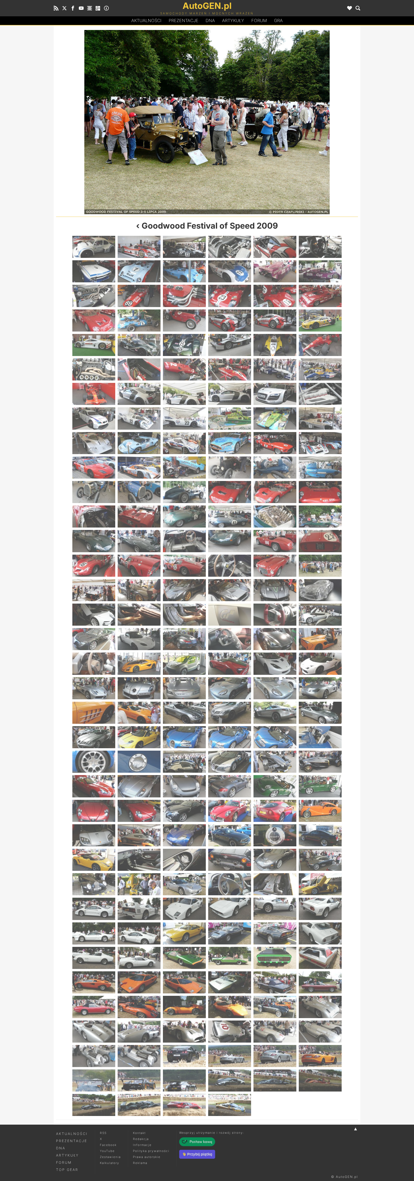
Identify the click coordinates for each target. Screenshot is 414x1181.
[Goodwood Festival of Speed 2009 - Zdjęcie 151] (93, 860)
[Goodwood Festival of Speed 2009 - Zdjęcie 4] (229, 247)
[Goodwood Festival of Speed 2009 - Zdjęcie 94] (229, 615)
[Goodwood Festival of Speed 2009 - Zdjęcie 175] (93, 958)
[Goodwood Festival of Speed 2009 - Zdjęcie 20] (139, 320)
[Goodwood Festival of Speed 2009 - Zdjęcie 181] (93, 982)
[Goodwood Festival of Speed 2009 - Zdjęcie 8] (139, 271)
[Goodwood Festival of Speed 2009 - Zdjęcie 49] (93, 443)
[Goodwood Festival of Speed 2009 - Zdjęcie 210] (320, 1080)
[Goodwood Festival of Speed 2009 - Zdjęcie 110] (139, 688)
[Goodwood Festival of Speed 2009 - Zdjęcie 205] (93, 1080)
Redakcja (141, 1139)
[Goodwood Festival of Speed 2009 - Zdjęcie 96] (320, 615)
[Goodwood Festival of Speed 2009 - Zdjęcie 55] (93, 468)
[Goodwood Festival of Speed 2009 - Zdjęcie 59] (274, 468)
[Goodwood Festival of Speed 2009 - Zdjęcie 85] (282, 122)
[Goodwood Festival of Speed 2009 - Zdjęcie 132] (320, 762)
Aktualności (146, 20)
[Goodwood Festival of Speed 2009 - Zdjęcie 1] (93, 247)
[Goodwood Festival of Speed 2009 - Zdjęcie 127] (93, 762)
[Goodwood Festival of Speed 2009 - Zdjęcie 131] (274, 762)
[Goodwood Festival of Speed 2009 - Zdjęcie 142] (229, 811)
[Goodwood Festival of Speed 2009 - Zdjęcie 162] (320, 884)
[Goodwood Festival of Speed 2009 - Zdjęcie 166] (229, 909)
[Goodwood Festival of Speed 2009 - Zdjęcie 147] (184, 835)
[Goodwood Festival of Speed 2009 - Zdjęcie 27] (184, 345)
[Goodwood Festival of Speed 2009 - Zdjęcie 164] (139, 909)
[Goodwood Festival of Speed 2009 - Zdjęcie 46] (229, 418)
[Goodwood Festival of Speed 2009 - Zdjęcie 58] (229, 468)
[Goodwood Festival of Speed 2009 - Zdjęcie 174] (320, 933)
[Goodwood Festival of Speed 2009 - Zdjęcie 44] (139, 418)
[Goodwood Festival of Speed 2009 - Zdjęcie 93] (184, 615)
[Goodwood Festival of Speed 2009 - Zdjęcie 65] (274, 492)
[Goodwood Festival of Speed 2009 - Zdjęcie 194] (139, 1032)
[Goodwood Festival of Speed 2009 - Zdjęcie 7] (93, 271)
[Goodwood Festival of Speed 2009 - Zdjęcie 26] (139, 345)
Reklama (140, 1163)
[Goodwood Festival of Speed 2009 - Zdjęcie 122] (139, 737)
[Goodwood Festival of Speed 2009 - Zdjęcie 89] (274, 590)
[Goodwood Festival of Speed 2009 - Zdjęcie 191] (274, 1007)
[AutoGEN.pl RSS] (56, 8)
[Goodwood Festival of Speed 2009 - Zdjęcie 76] (229, 541)
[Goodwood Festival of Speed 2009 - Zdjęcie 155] (274, 860)
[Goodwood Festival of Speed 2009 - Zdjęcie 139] (93, 811)
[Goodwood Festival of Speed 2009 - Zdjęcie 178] (229, 958)
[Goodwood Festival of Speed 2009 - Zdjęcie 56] (139, 468)
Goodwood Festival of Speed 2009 (210, 226)
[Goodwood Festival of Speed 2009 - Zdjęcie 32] (139, 369)
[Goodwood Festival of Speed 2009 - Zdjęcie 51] (184, 443)
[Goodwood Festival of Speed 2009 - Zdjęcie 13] (93, 296)
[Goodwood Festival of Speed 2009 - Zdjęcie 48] (320, 418)
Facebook (108, 1145)
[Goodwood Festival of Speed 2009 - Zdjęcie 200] (139, 1056)
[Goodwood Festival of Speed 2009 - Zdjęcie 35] (274, 369)
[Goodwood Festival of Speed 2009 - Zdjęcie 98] (139, 639)
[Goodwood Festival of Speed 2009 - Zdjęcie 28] (229, 345)
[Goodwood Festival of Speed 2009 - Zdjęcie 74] (139, 541)
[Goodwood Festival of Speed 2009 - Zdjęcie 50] (139, 443)
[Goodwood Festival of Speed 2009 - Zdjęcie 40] (229, 394)
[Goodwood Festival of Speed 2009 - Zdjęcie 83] (131, 122)
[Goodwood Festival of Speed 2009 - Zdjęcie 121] (93, 737)
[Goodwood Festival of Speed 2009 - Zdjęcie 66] (320, 492)
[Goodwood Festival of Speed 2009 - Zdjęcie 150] (320, 835)
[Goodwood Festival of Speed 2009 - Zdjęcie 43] (93, 418)
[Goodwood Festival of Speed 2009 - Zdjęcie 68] (139, 516)
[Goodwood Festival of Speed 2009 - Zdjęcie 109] (93, 688)
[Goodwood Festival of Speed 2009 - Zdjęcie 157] (93, 884)
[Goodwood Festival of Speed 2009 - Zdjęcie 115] (93, 713)
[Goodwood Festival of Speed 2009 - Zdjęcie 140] (139, 811)
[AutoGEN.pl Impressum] (106, 8)
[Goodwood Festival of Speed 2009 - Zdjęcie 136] (229, 786)
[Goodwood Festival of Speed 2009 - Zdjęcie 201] (184, 1056)
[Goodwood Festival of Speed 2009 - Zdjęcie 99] (184, 639)
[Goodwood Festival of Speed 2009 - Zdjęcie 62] (139, 492)
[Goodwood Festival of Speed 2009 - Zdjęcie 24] (320, 320)
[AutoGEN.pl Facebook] (72, 8)
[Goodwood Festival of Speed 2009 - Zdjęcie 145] (93, 835)
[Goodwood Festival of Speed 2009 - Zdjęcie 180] (320, 958)
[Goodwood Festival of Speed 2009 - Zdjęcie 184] (229, 982)
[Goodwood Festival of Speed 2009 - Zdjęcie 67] (93, 516)
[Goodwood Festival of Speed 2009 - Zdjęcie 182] (139, 982)
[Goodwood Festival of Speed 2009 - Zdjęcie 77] (274, 541)
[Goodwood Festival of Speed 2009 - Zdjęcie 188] (139, 1007)
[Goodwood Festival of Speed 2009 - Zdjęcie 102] (320, 639)
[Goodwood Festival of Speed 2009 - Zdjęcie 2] (139, 247)
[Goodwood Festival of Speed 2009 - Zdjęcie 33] (184, 369)
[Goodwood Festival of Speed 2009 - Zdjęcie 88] (229, 590)
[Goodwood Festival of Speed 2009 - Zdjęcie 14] (139, 296)
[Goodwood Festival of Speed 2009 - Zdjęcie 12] (320, 271)
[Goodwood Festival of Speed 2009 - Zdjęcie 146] (139, 835)
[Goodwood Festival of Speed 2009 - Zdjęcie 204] (320, 1056)
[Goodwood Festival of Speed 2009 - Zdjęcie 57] (184, 468)
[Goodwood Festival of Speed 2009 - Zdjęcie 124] (229, 737)
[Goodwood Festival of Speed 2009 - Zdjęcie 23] (274, 320)
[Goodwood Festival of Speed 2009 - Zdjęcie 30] (320, 345)
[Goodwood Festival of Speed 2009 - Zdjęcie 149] (274, 835)
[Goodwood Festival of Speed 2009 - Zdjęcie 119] (274, 713)
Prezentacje (183, 20)
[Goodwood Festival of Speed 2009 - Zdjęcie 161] (274, 884)
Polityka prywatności (151, 1151)
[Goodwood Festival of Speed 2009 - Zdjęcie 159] (184, 884)
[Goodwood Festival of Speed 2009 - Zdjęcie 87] (184, 590)
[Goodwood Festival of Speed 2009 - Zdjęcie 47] (274, 418)
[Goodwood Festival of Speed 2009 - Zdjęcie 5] (274, 247)
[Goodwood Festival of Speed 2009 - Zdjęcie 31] (93, 369)
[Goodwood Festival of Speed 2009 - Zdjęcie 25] (93, 345)
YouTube (107, 1151)
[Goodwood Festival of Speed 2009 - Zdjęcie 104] (139, 664)
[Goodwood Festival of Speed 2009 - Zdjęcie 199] (93, 1056)
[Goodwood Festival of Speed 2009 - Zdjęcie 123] (184, 737)
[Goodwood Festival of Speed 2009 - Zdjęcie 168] (320, 909)
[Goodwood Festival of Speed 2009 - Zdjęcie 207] (184, 1080)
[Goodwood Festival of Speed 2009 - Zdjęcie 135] (184, 786)
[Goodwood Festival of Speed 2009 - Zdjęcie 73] (93, 541)
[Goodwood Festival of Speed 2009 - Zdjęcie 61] (93, 492)
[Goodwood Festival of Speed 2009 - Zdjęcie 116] (139, 713)
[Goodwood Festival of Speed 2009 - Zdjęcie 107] (274, 664)
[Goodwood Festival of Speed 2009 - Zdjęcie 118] (229, 713)
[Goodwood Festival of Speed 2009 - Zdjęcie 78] (320, 541)
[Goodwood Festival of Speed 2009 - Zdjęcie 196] (229, 1032)
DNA (60, 1148)
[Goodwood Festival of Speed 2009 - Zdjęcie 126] (320, 737)
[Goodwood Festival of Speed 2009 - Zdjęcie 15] (184, 296)
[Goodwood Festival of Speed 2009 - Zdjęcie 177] (184, 958)
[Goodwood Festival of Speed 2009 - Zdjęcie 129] (184, 762)
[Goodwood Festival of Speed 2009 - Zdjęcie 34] (229, 369)
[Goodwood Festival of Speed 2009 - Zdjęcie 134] (139, 786)
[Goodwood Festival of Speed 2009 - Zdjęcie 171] (184, 933)
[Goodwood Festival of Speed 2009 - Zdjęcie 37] (93, 394)
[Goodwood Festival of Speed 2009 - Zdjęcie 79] (93, 566)
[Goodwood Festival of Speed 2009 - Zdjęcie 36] (320, 369)
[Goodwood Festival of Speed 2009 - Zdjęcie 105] (184, 664)
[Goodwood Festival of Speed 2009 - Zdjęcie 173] (274, 933)
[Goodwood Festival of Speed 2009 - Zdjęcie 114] (320, 688)
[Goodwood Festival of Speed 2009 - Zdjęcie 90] (320, 590)
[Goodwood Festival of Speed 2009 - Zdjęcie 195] (184, 1032)
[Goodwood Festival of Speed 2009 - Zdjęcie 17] (274, 296)
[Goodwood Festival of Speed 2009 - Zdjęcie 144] (320, 811)
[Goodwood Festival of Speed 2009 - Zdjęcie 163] (93, 909)
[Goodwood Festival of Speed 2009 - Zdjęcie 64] (229, 492)
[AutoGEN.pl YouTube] (81, 8)
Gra (278, 20)
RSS (103, 1133)
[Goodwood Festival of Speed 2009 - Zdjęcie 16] (229, 296)
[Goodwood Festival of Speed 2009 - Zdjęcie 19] (93, 320)
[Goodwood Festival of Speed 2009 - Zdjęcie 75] (184, 541)
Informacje (142, 1145)
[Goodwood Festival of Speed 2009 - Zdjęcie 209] (274, 1080)
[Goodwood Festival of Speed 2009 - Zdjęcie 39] (184, 394)
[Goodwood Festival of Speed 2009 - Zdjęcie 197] (274, 1032)
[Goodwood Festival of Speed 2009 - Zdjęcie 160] (229, 884)
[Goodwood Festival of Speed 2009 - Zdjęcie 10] (229, 271)
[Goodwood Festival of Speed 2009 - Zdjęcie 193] (93, 1032)
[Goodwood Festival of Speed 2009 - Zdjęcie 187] (93, 1007)
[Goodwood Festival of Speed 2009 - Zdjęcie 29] (274, 345)
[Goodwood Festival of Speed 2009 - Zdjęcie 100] (229, 639)
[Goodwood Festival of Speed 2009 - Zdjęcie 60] (320, 468)
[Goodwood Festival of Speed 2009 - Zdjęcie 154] (229, 860)
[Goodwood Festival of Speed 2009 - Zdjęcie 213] (184, 1105)
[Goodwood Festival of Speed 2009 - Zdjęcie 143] (274, 811)
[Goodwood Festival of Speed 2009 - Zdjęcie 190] (229, 1007)
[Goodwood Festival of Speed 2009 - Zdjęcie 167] (274, 909)
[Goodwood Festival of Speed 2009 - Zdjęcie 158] (139, 884)
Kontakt (139, 1133)
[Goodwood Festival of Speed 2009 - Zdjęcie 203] (274, 1056)
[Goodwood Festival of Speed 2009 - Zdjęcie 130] (229, 762)
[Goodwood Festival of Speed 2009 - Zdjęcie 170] (139, 933)
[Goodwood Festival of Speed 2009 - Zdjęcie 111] (184, 688)
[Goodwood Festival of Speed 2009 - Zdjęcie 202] (229, 1056)
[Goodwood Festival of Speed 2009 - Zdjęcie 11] (274, 271)
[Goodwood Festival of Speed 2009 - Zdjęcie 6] (320, 247)
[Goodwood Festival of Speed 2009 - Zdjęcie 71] (274, 516)
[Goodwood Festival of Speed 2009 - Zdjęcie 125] (274, 737)
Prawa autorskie (147, 1157)
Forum (259, 20)
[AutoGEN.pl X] (64, 8)
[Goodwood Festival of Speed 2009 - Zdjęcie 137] (274, 786)
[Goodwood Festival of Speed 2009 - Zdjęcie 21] (184, 320)
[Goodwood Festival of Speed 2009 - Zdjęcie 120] (320, 713)
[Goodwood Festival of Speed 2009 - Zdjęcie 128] (139, 762)
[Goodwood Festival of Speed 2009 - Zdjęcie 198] (320, 1032)
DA (210, 20)
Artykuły (233, 20)
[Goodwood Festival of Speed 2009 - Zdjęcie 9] (184, 271)
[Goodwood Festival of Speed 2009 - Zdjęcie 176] (139, 958)
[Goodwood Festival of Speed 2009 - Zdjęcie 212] (139, 1105)
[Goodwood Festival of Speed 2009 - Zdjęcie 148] (229, 835)
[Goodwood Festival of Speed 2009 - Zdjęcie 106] (229, 664)
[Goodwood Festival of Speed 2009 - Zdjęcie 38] (139, 394)
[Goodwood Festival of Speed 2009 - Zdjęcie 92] (139, 615)
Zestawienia (110, 1157)
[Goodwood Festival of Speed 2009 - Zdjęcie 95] (274, 615)
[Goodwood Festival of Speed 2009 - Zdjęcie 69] (184, 516)
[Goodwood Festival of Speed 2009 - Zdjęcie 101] (274, 639)
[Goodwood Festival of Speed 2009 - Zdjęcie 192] (320, 1007)
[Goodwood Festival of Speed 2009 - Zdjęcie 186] (320, 982)
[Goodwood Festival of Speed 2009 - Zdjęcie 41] (274, 394)
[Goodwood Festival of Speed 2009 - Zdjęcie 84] (320, 566)
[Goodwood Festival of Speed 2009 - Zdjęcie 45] (184, 418)
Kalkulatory (109, 1163)
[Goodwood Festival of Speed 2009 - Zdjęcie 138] (320, 786)
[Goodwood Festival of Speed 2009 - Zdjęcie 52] (229, 443)
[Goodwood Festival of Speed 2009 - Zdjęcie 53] (274, 443)
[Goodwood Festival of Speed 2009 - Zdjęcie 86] (139, 590)
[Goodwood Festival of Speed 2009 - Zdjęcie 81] (184, 566)
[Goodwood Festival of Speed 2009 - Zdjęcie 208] (229, 1080)
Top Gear (67, 1170)
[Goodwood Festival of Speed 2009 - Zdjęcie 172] (229, 933)
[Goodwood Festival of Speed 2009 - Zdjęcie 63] (184, 492)
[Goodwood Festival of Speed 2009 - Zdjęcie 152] (139, 860)
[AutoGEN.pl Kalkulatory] (98, 8)
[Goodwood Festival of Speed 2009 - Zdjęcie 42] (320, 394)
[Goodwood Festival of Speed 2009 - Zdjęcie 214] (229, 1105)
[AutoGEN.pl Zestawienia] (89, 8)
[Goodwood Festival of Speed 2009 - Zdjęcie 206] (139, 1080)
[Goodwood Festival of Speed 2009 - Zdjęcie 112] (229, 688)
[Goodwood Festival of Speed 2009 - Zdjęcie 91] (93, 615)
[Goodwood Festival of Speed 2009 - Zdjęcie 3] (184, 247)
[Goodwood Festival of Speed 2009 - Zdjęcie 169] (93, 933)
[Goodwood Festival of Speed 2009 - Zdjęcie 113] (274, 688)
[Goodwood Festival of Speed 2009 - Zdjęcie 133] (93, 786)
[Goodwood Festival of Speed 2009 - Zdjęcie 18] (320, 296)
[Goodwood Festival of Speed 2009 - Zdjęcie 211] (93, 1105)
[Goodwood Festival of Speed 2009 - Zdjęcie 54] (320, 443)
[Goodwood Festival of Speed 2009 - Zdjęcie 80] (139, 566)
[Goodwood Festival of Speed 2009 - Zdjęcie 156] (320, 860)
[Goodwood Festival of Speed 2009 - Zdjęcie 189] (184, 1007)
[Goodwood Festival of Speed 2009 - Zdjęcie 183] (184, 982)
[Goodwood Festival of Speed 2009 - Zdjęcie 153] (184, 860)
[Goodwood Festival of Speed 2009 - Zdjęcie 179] (274, 958)
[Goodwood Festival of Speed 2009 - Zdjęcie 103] (93, 664)
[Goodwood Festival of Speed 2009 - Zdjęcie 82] (229, 566)
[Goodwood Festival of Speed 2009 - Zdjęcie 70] (229, 516)
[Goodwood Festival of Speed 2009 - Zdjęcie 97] (93, 639)
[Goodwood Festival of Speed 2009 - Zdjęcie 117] (184, 713)
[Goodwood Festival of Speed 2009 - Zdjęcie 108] (320, 664)
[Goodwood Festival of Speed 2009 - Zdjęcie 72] (320, 516)
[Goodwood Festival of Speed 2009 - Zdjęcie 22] (229, 320)
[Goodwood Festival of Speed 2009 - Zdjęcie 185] (274, 982)
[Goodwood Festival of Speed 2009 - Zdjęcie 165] (184, 909)
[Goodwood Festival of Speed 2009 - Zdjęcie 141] (184, 811)
